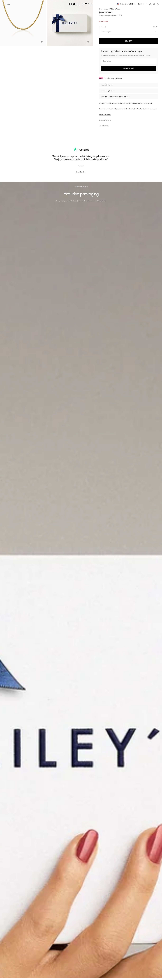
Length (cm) (102, 27)
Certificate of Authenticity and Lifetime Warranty (115, 96)
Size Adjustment (104, 126)
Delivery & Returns (105, 120)
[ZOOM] (41, 41)
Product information (105, 114)
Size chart (155, 27)
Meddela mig (128, 68)
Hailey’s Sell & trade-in (145, 103)
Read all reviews (81, 172)
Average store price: (110, 15)
